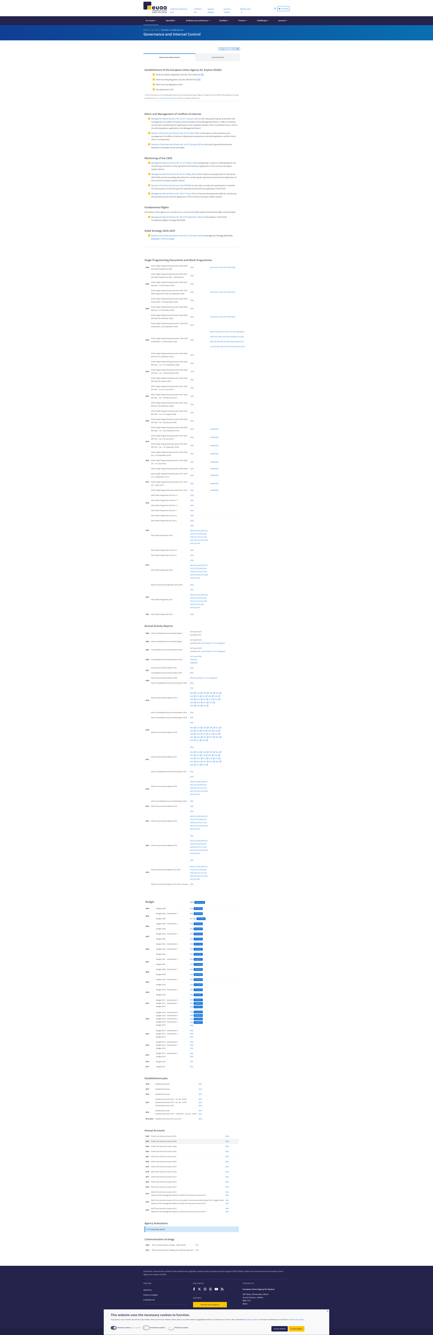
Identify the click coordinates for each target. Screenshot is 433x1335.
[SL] (239, 346)
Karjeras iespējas (150, 1295)
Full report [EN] (196, 656)
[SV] (243, 346)
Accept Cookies (296, 1329)
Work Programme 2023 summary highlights (227, 332)
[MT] (218, 346)
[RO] (232, 346)
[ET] (222, 341)
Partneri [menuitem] (242, 20)
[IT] (242, 341)
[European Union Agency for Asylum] (155, 7)
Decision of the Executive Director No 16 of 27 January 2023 (176, 144)
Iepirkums (147, 1290)
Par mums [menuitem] (150, 20)
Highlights (194, 663)
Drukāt (234, 49)
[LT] (211, 346)
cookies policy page (296, 1319)
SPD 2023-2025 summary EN (221, 337)
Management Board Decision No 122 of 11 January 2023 (174, 118)
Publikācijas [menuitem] (262, 20)
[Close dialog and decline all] (327, 1310)
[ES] (218, 341)
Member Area (245, 9)
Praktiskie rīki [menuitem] (198, 10)
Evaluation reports (158, 1229)
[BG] (234, 337)
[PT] (229, 346)
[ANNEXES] (214, 429)
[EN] (180, 84)
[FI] (225, 341)
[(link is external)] (194, 1289)
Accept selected (280, 1329)
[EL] (215, 341)
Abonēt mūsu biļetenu (209, 1304)
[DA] (242, 337)
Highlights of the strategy (162, 239)
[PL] (225, 346)
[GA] (231, 341)
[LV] (215, 346)
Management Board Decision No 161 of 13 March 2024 (174, 163)
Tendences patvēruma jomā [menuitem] (178, 10)
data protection (253, 1319)
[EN (191, 614)
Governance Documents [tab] (169, 57)
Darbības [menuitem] (223, 20)
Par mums (155, 30)
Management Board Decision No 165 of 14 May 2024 (173, 174)
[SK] (236, 346)
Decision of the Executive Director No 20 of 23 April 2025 (175, 133)
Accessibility (284, 9)
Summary (193, 659)
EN (199, 74)
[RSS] (222, 1289)
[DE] (211, 341)
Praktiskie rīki (149, 1300)
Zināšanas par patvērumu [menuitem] (197, 20)
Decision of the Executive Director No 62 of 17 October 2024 (176, 235)
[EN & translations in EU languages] (211, 651)
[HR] (235, 341)
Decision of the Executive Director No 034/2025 (171, 185)
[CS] (238, 337)
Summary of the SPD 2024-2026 (223, 317)
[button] (275, 8)
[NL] (222, 346)
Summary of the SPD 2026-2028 (223, 267)
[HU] (239, 341)
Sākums (146, 30)
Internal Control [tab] (218, 57)
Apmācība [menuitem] (170, 20)
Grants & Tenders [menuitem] (227, 10)
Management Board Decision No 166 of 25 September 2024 (176, 217)
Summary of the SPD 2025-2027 (223, 292)
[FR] (228, 341)
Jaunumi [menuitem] (282, 20)
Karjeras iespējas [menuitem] (211, 10)
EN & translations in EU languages (211, 643)
